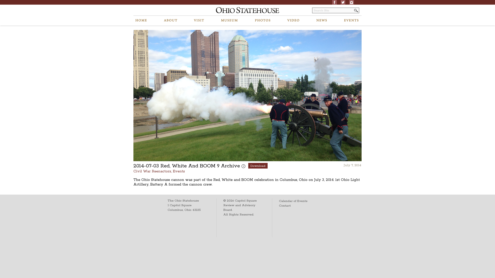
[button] (356, 10)
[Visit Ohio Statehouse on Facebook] (334, 2)
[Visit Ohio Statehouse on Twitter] (343, 2)
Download (257, 166)
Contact (285, 206)
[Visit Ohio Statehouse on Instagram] (351, 2)
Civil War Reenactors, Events (159, 171)
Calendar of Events (293, 201)
